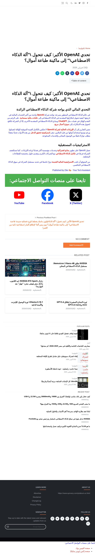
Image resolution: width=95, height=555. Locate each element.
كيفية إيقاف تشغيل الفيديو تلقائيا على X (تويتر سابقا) (59, 333)
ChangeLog (36, 501)
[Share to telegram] (57, 73)
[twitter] (80, 3)
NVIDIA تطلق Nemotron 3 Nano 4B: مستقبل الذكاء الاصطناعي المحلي (70, 264)
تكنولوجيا (75, 330)
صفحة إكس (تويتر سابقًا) (80, 551)
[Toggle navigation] (62, 3)
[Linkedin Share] (72, 73)
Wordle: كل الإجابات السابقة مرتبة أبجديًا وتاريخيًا (59, 381)
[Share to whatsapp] (62, 73)
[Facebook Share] (87, 73)
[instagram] (83, 3)
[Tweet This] (82, 73)
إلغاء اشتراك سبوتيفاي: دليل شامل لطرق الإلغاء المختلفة (57, 356)
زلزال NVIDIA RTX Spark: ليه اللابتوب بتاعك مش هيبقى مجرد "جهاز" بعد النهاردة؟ (26, 284)
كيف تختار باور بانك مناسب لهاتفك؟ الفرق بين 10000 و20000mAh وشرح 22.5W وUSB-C (57, 396)
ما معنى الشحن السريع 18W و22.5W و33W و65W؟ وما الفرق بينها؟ (65, 404)
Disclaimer (37, 497)
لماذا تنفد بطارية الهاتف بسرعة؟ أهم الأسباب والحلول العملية (68, 411)
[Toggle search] (67, 3)
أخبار (88, 343)
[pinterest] (72, 519)
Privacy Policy (35, 505)
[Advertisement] (47, 26)
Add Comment (75, 245)
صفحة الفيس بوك (83, 548)
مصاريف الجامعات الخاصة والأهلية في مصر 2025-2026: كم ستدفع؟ (65, 346)
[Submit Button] (8, 526)
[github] (88, 524)
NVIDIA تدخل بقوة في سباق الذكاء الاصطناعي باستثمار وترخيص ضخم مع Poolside (59, 419)
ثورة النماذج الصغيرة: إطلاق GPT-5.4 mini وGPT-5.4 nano (72, 303)
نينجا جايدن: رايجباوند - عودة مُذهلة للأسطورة (61, 369)
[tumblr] (82, 519)
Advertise (37, 493)
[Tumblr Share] (67, 73)
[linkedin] (76, 3)
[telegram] (87, 519)
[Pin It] (77, 73)
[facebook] (87, 3)
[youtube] (67, 519)
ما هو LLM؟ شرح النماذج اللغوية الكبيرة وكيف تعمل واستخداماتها (66, 426)
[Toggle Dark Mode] (72, 3)
